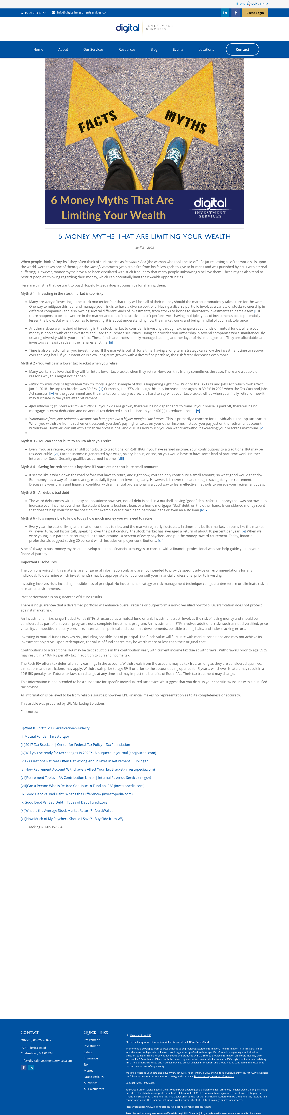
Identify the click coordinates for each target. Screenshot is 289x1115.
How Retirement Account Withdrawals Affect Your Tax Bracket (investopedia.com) (90, 769)
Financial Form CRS (140, 1035)
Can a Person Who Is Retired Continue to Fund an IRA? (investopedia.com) (85, 785)
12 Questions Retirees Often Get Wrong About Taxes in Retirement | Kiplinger (86, 761)
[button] (38, 49)
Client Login (255, 13)
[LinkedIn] (225, 12)
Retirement (92, 1040)
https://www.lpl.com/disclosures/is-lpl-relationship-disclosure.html (174, 1106)
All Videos (91, 1083)
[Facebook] (235, 12)
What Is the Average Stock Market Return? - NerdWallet (69, 810)
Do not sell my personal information (214, 1076)
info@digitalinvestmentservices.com (82, 12)
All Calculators (94, 1089)
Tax (86, 1064)
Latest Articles (94, 1077)
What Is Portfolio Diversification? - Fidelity (56, 728)
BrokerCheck (202, 1042)
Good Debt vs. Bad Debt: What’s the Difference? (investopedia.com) (79, 794)
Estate (88, 1052)
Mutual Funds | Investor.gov (47, 736)
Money (88, 1071)
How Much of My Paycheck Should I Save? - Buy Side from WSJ (75, 818)
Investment (92, 1046)
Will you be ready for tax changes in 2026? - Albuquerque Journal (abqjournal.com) (90, 753)
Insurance (91, 1058)
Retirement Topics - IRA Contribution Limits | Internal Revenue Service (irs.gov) (88, 777)
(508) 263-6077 (35, 13)
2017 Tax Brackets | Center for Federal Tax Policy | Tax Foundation (77, 744)
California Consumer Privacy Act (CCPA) (236, 1072)
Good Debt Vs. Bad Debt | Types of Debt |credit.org (66, 802)
